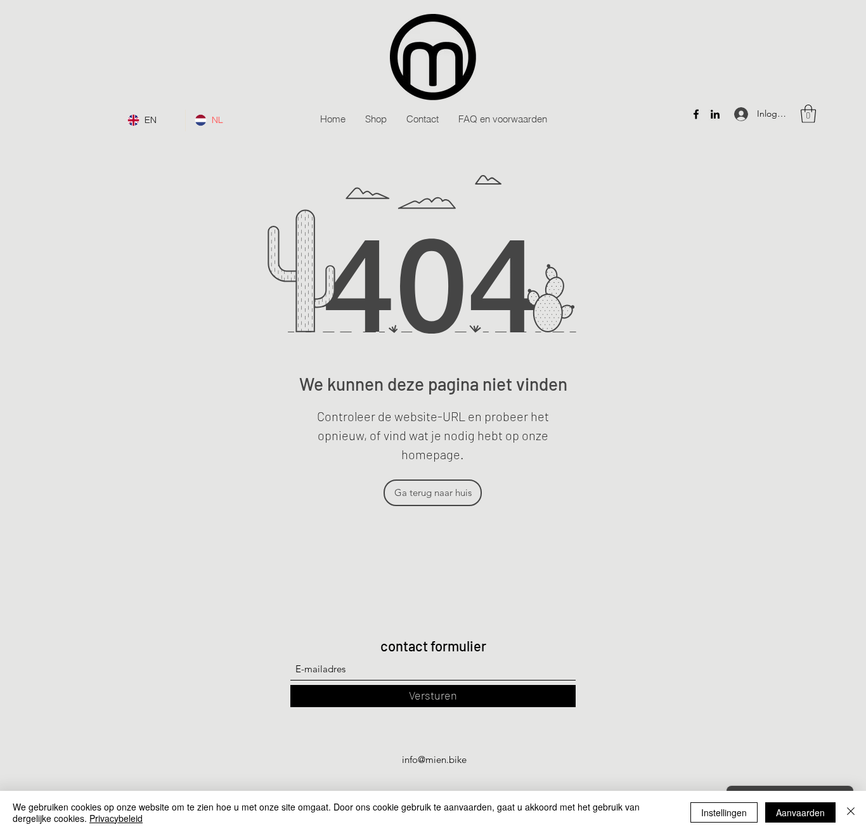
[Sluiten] (850, 812)
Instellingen (724, 812)
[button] (808, 114)
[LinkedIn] (715, 114)
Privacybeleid (116, 818)
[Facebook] (696, 114)
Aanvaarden (800, 812)
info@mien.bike (434, 759)
